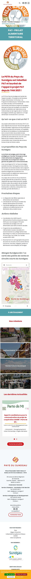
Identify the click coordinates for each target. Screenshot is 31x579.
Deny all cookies (21, 574)
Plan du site (16, 569)
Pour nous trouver (15, 485)
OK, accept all (10, 574)
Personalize (11, 577)
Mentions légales (16, 567)
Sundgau (25, 105)
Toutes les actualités (15, 444)
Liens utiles (15, 507)
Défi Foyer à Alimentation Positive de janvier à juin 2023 (15, 220)
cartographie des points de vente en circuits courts (16, 241)
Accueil (4, 21)
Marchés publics (15, 505)
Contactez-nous (15, 515)
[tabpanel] (15, 418)
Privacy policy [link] (19, 577)
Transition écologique (13, 21)
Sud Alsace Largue (14, 105)
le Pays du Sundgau (13, 107)
